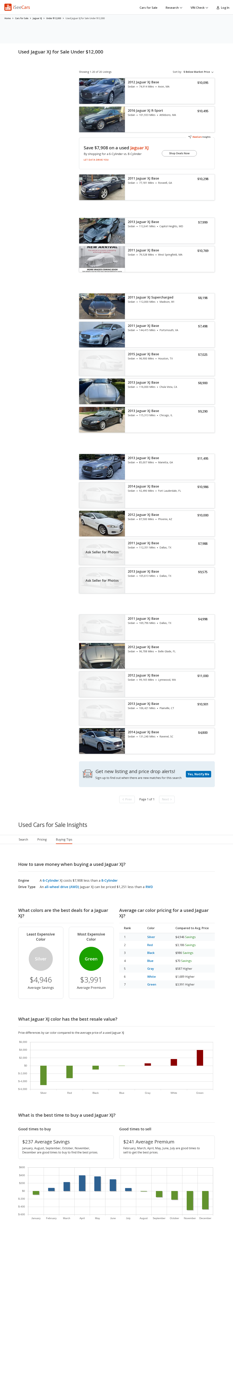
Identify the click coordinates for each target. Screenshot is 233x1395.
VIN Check (198, 8)
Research (172, 8)
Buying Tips (64, 839)
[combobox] (199, 71)
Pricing (42, 839)
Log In (224, 8)
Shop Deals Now (179, 153)
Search (23, 839)
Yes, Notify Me (198, 774)
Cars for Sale (148, 8)
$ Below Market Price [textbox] (196, 71)
